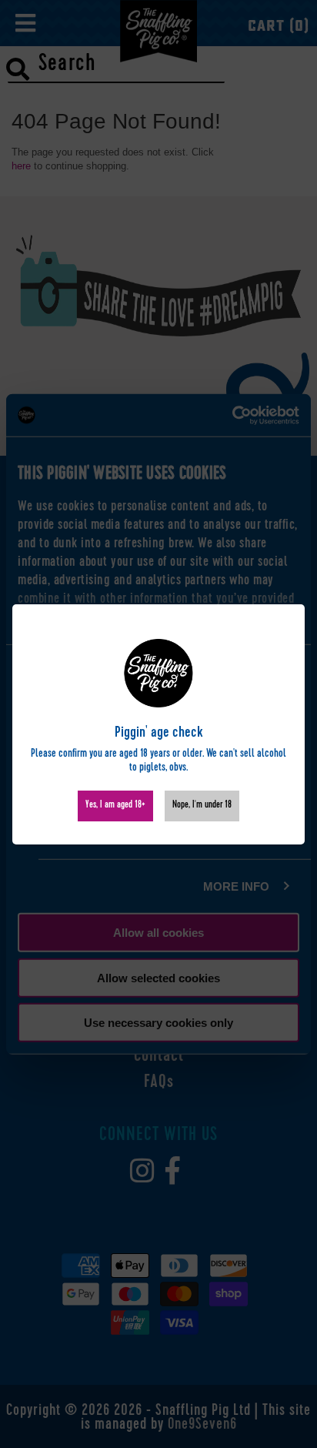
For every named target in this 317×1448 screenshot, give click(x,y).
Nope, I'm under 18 (202, 806)
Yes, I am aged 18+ (115, 806)
